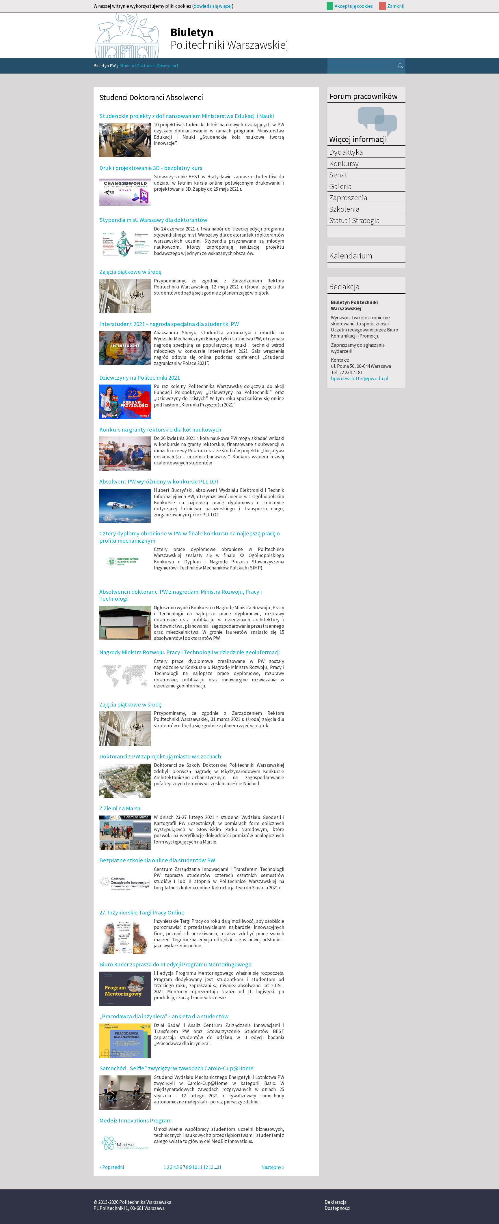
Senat (338, 174)
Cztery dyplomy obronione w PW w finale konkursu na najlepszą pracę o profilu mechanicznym (189, 537)
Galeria (340, 186)
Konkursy (344, 163)
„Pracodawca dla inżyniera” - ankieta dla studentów (164, 1016)
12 (205, 1167)
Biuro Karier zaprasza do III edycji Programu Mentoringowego (175, 964)
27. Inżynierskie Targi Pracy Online (142, 912)
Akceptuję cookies (354, 6)
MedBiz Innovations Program (135, 1120)
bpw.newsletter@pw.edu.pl (359, 378)
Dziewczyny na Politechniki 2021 (139, 377)
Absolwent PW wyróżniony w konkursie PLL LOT (159, 481)
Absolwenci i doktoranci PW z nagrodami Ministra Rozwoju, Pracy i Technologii (180, 595)
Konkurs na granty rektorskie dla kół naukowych (160, 429)
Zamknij (395, 6)
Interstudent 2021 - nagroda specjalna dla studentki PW (169, 324)
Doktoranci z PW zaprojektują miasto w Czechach (160, 756)
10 (194, 1167)
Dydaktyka (346, 152)
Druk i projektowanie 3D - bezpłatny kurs (150, 168)
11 (200, 1167)
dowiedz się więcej (213, 6)
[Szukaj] (400, 66)
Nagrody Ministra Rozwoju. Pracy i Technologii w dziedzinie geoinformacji (189, 652)
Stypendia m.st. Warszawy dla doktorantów (153, 220)
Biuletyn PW (105, 65)
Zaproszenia (348, 197)
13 (211, 1167)
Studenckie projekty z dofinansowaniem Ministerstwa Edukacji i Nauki (186, 116)
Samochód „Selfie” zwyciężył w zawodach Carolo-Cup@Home (176, 1068)
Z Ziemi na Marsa (119, 808)
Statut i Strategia (354, 220)
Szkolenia (344, 209)
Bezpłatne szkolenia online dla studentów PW (157, 860)
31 (219, 1167)
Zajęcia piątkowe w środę (130, 271)
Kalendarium (350, 256)
